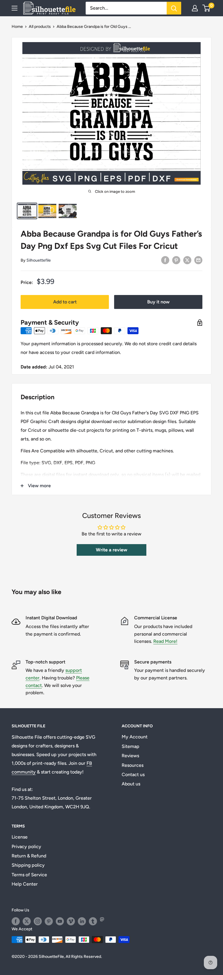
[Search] (174, 8)
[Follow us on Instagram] (38, 921)
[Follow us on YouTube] (60, 921)
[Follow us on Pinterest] (49, 921)
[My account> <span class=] (195, 8)
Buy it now (158, 302)
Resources (132, 765)
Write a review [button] (111, 550)
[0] (206, 8)
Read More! (165, 641)
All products (40, 26)
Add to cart (65, 302)
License (20, 837)
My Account (135, 737)
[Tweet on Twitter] (187, 260)
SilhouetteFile (51, 956)
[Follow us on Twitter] (27, 921)
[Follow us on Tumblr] (93, 921)
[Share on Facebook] (165, 260)
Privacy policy (26, 846)
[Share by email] (198, 260)
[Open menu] (14, 8)
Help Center (25, 884)
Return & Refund (29, 856)
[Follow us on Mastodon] (104, 921)
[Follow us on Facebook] (16, 921)
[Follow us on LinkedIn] (82, 921)
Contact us (133, 774)
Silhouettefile (38, 260)
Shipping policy (28, 865)
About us (131, 784)
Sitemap (130, 746)
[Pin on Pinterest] (176, 260)
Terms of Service (29, 874)
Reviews (130, 755)
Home (17, 26)
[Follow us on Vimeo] (71, 921)
